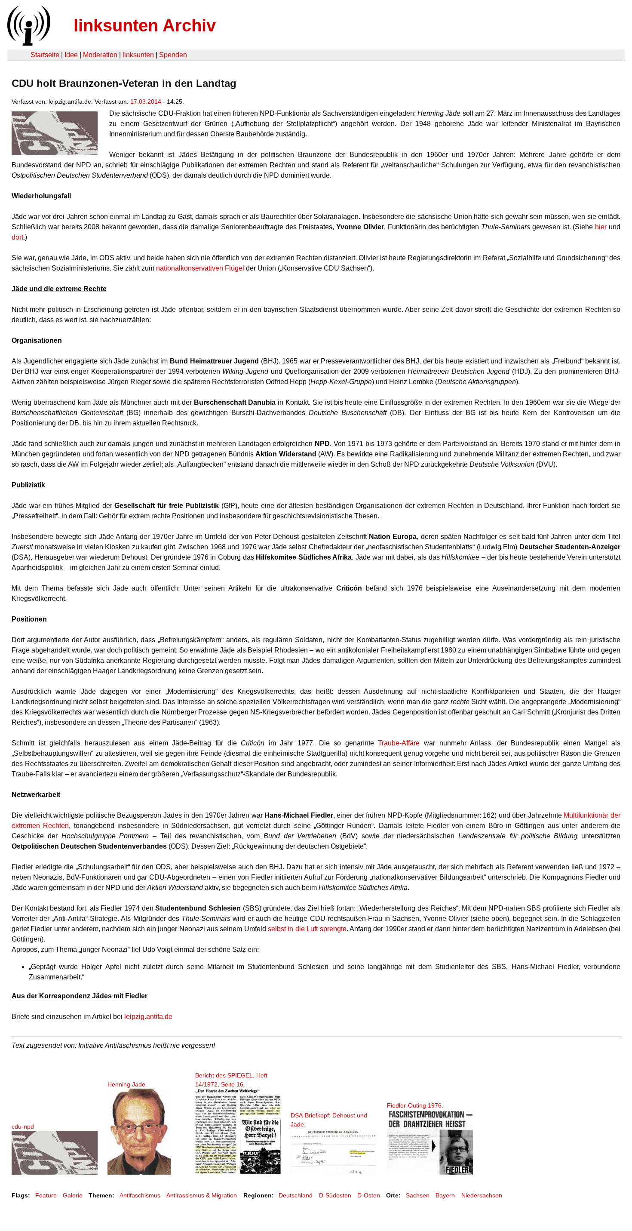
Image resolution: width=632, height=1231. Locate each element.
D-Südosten (335, 1195)
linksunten (138, 54)
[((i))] (27, 43)
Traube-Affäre (399, 743)
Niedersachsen (481, 1195)
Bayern (445, 1195)
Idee (71, 54)
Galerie (73, 1195)
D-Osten (368, 1195)
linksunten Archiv (145, 25)
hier (601, 227)
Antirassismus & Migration (201, 1195)
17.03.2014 (145, 101)
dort (17, 237)
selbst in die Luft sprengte (307, 928)
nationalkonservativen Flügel (200, 268)
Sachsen (418, 1195)
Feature (46, 1195)
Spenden (173, 54)
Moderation (100, 54)
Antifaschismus (140, 1195)
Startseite (45, 54)
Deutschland (296, 1195)
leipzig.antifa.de (148, 1016)
